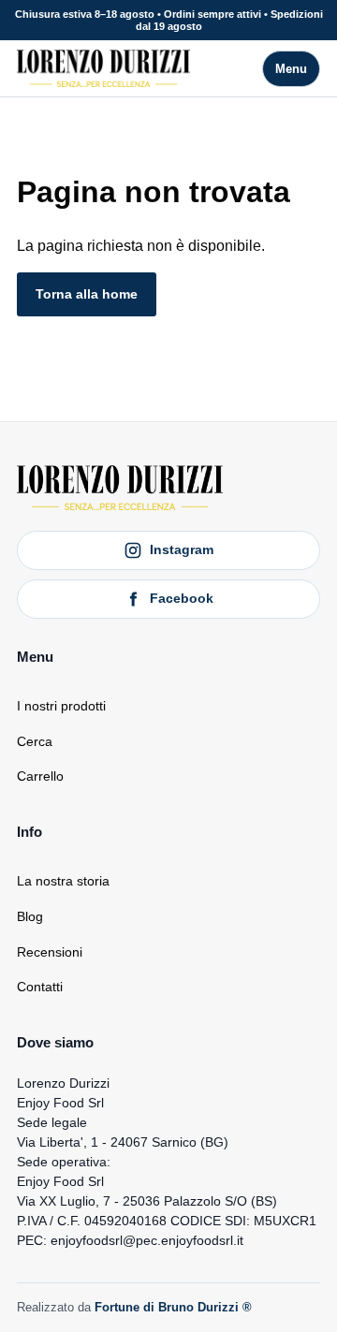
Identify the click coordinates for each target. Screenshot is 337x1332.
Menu (291, 69)
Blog (30, 916)
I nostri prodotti (61, 705)
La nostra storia (63, 880)
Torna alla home (87, 293)
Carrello (40, 775)
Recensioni (49, 951)
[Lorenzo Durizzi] (103, 68)
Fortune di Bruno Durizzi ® (173, 1307)
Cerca (34, 741)
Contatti (40, 986)
